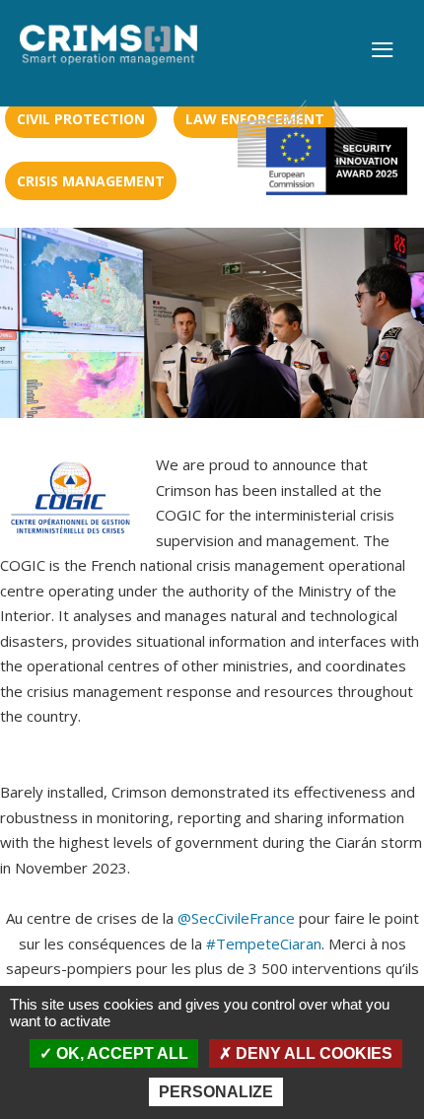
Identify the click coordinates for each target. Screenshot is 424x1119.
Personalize (216, 1092)
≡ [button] (382, 51)
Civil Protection (81, 118)
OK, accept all (120, 1053)
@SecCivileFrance (236, 918)
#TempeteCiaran (263, 943)
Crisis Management (91, 181)
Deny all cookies (312, 1053)
